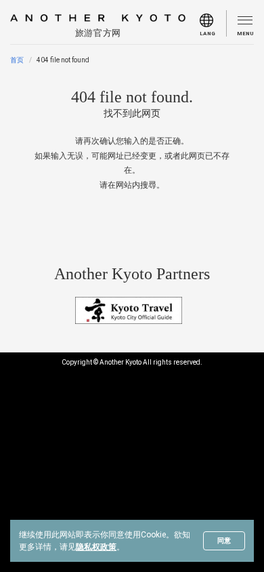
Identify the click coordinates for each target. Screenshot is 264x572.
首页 (17, 60)
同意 (224, 540)
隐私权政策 (96, 547)
